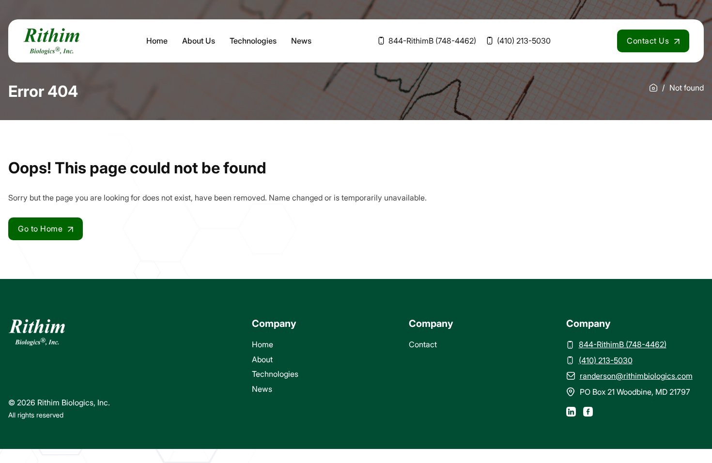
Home (157, 41)
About (262, 359)
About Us (198, 41)
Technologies (253, 41)
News (301, 41)
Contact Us (648, 41)
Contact (423, 344)
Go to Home (40, 228)
